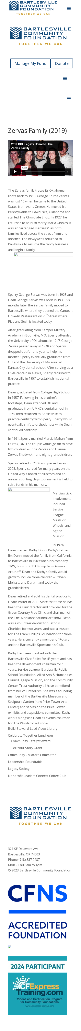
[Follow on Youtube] (44, 835)
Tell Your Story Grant (26, 748)
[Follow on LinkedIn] (52, 835)
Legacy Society (18, 768)
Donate (62, 63)
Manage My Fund (30, 63)
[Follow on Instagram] (36, 835)
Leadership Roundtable (25, 762)
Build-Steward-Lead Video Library (32, 728)
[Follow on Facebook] (29, 835)
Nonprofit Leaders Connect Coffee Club (37, 776)
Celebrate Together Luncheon (30, 735)
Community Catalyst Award (31, 741)
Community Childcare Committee (32, 755)
